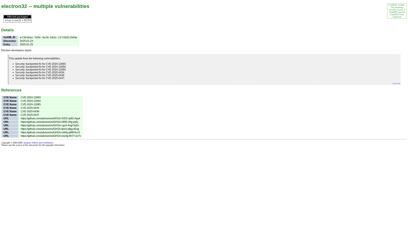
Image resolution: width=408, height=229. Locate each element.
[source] (396, 83)
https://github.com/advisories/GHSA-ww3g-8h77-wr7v (51, 136)
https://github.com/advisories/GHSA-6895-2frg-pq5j (49, 122)
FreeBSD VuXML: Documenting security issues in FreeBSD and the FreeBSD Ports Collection (397, 11)
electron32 (13, 20)
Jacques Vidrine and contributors (38, 143)
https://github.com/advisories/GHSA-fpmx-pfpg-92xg (50, 129)
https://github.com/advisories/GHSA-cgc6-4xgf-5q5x (50, 125)
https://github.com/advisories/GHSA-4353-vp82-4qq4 (50, 118)
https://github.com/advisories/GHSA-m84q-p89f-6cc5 (50, 132)
